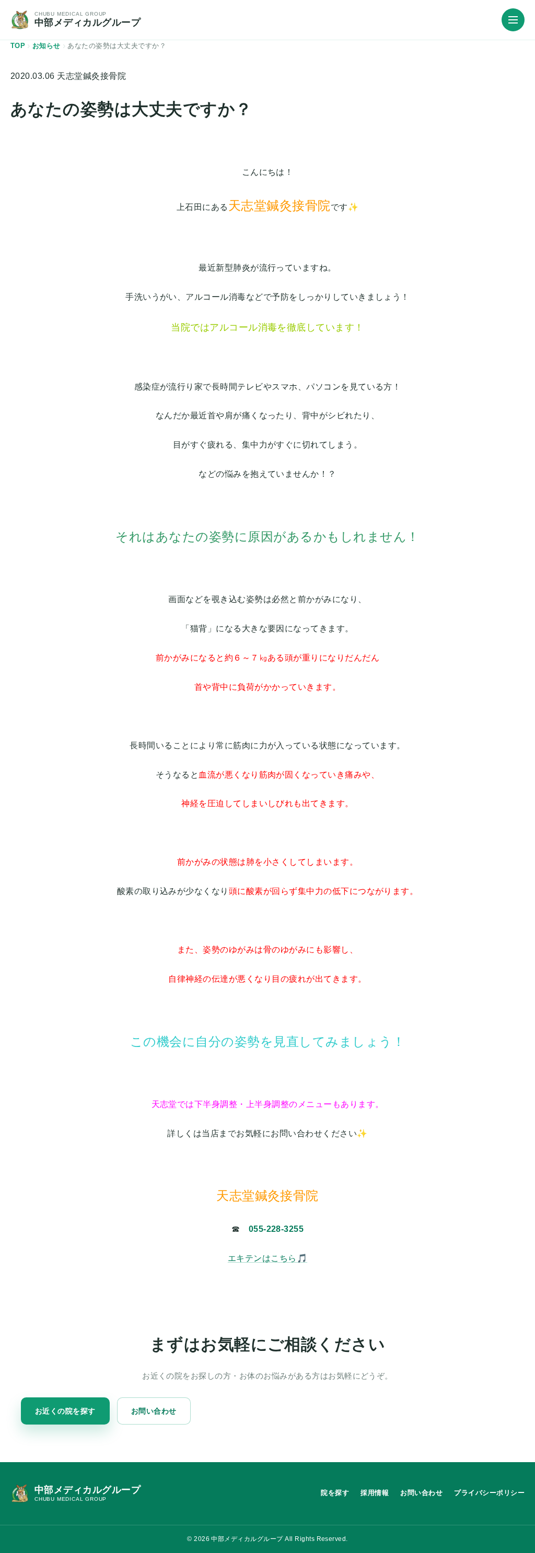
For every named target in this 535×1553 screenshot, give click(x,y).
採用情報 (374, 1493)
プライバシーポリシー (489, 1493)
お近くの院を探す (65, 1411)
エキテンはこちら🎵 (267, 1258)
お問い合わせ (154, 1411)
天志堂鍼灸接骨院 (91, 76)
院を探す (335, 1493)
